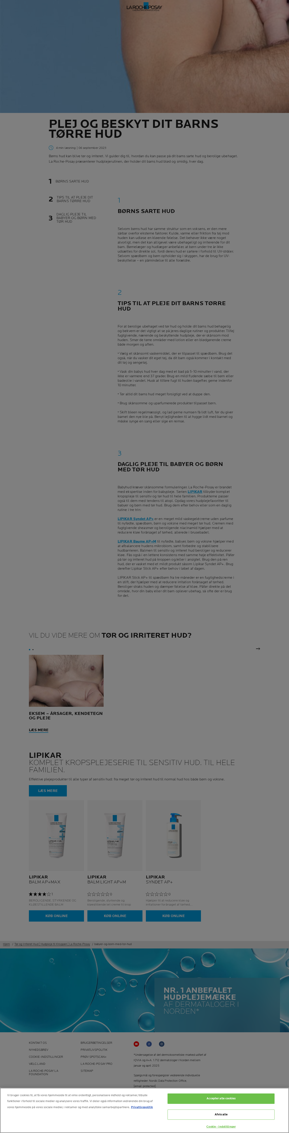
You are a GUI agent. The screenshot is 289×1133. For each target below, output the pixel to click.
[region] (144, 1110)
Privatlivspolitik (142, 1107)
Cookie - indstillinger (221, 1126)
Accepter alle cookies (221, 1098)
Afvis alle (221, 1114)
